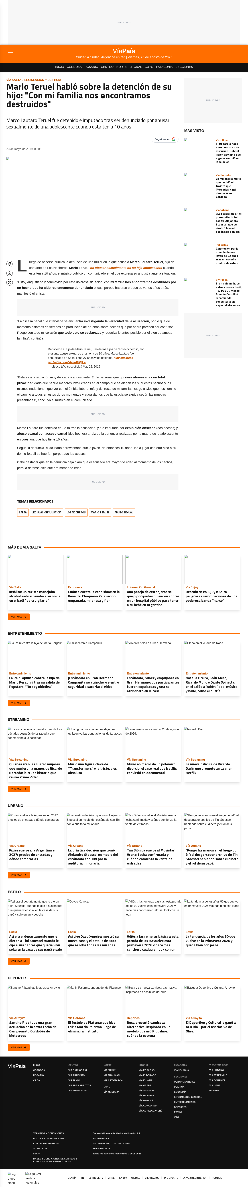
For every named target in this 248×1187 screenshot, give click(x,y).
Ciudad (135, 1178)
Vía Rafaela (146, 1095)
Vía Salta (13, 79)
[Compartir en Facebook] (9, 264)
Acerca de (40, 1148)
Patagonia (164, 66)
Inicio (59, 66)
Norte (121, 66)
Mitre (111, 1178)
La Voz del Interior (195, 1178)
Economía (180, 1092)
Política (179, 1087)
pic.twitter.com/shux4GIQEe (67, 362)
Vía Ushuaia (181, 1070)
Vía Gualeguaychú (151, 1111)
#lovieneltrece (123, 357)
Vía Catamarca (113, 1080)
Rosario (91, 66)
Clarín (72, 1178)
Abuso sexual (124, 512)
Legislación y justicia (42, 79)
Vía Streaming (218, 1075)
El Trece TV (96, 1178)
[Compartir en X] (9, 282)
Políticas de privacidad (48, 1138)
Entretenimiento (185, 1102)
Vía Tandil (74, 1080)
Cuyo (149, 66)
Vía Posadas (147, 1070)
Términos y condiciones (48, 1133)
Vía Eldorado (147, 1075)
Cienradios (152, 1178)
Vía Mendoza (111, 1092)
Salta (23, 512)
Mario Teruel (100, 512)
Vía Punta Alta (77, 1090)
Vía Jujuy (110, 1070)
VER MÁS (16, 616)
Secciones (184, 66)
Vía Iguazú (145, 1080)
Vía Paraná (146, 1100)
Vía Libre (215, 1085)
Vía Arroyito (76, 1075)
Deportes (180, 1107)
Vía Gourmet (217, 1080)
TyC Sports (171, 1178)
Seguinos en (162, 139)
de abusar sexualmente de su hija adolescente (126, 268)
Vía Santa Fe (147, 1090)
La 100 (123, 1178)
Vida (177, 1117)
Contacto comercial (46, 1143)
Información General (188, 1097)
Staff (36, 1153)
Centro (107, 66)
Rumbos (214, 1090)
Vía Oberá (145, 1085)
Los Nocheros (76, 512)
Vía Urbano (216, 1070)
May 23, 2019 (91, 366)
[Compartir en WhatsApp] (9, 273)
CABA (36, 1080)
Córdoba (74, 66)
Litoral (136, 66)
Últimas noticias (184, 1082)
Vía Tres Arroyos (79, 1085)
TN (82, 1178)
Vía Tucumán (112, 1075)
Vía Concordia (148, 1105)
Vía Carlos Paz (77, 1070)
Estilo (178, 1112)
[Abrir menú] (42, 51)
